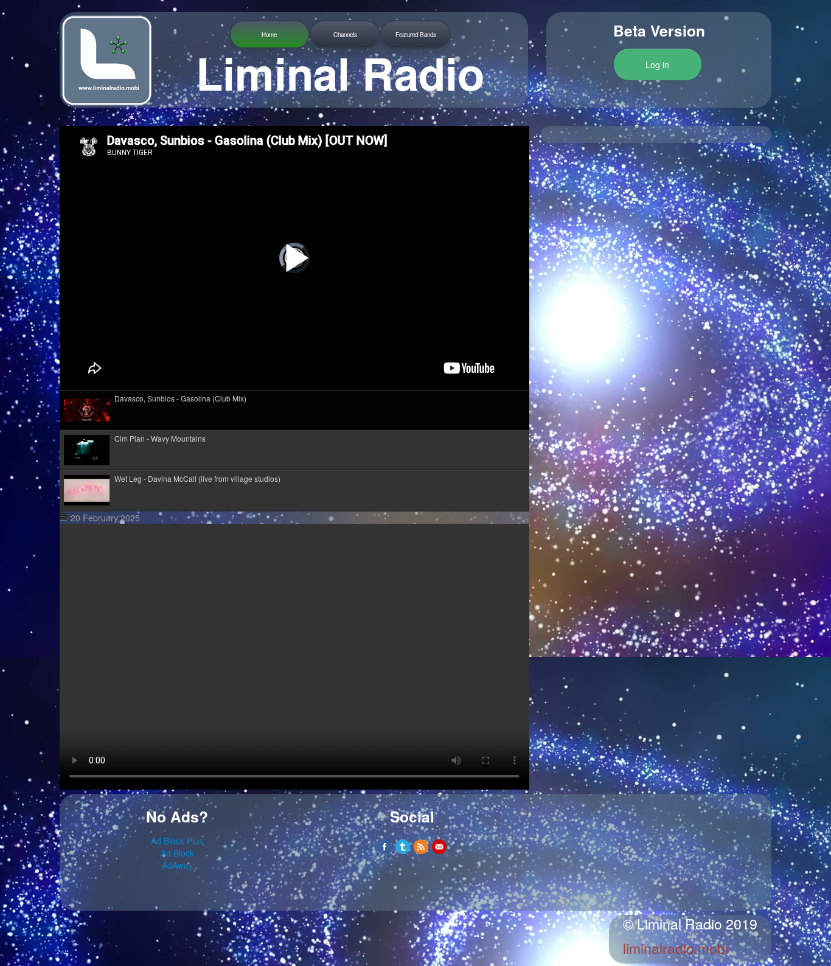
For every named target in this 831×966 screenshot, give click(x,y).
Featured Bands (415, 34)
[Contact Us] (439, 846)
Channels (345, 34)
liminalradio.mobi (675, 948)
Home (269, 34)
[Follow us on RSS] (421, 846)
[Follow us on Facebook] (384, 846)
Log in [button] (657, 64)
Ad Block (177, 853)
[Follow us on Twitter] (402, 846)
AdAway (177, 865)
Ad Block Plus (177, 841)
